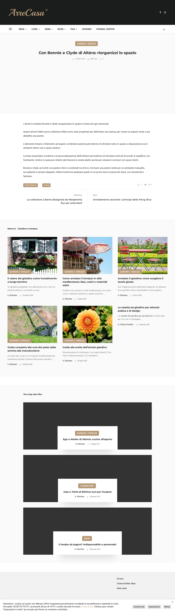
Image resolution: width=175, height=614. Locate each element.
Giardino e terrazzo (86, 43)
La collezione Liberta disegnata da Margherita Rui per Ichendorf (54, 201)
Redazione (13, 295)
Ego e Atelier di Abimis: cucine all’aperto (87, 439)
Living (34, 28)
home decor (30, 185)
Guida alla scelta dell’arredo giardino (85, 347)
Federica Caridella (126, 324)
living (46, 185)
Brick (21, 28)
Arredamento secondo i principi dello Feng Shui (122, 199)
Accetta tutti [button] (139, 607)
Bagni (87, 538)
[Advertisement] (87, 86)
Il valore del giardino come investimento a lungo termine (32, 280)
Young (48, 28)
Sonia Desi (80, 548)
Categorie (87, 28)
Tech (73, 28)
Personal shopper (105, 28)
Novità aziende (122, 588)
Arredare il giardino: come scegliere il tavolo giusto (140, 280)
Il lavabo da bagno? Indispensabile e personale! (87, 544)
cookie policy (87, 606)
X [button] (172, 602)
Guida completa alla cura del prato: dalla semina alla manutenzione (32, 349)
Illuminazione (87, 485)
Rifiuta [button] (167, 607)
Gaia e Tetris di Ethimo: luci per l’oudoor (87, 491)
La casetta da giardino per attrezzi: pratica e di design (138, 309)
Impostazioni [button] (154, 607)
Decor (60, 28)
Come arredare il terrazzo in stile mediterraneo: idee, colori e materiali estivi (85, 282)
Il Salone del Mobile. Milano (126, 583)
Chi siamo (120, 578)
